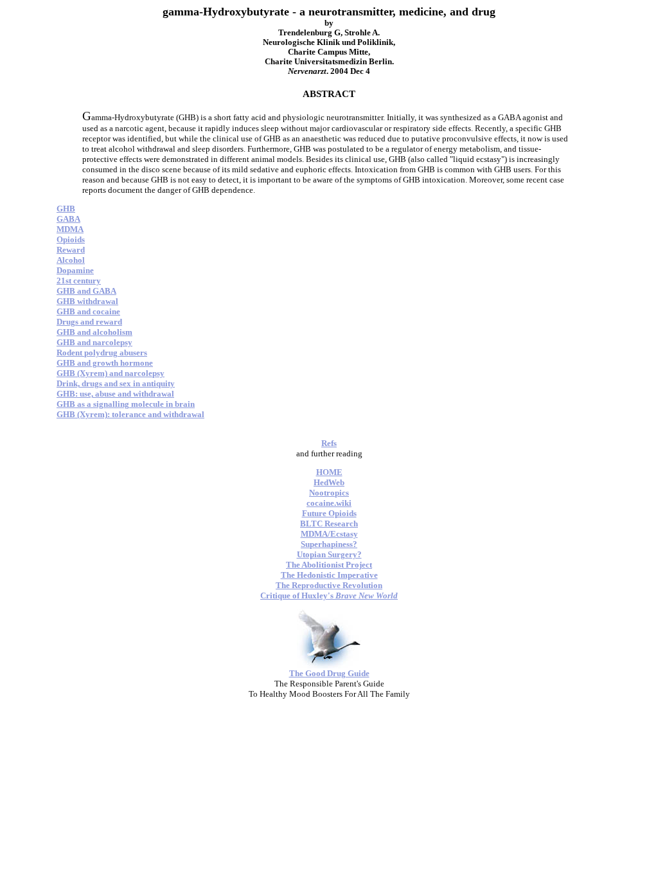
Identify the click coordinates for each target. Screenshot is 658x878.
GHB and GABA (86, 291)
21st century (79, 280)
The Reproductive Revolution (329, 585)
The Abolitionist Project (329, 564)
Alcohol (71, 260)
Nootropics (329, 492)
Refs (329, 443)
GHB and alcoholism (94, 332)
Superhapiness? (329, 544)
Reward (71, 250)
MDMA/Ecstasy (329, 534)
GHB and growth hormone (105, 363)
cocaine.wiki (329, 503)
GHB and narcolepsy (94, 342)
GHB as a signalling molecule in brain (126, 404)
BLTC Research (329, 523)
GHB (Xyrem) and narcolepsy (110, 373)
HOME (329, 472)
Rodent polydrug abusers (102, 352)
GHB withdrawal (87, 301)
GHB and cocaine (88, 311)
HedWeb (329, 482)
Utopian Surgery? (329, 554)
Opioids (71, 239)
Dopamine (75, 270)
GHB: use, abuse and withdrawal (115, 394)
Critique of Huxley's (329, 595)
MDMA (70, 229)
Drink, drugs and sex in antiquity (116, 383)
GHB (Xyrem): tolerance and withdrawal (130, 414)
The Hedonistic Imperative (329, 575)
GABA (68, 219)
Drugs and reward (89, 322)
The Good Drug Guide (329, 673)
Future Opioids (329, 513)
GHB (66, 208)
